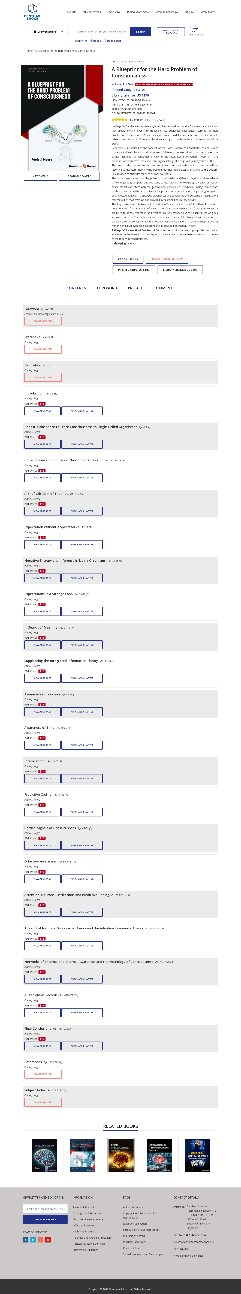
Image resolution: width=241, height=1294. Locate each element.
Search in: (81, 40)
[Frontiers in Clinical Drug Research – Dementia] (46, 1155)
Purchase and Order (134, 1242)
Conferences (166, 12)
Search (140, 31)
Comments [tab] (164, 288)
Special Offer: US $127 (167, 259)
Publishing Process (83, 1231)
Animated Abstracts (84, 1207)
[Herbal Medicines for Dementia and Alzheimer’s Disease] (199, 1155)
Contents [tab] (76, 288)
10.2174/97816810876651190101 (136, 113)
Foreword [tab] (107, 288)
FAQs (188, 12)
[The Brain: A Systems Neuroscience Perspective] (84, 1155)
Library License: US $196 (180, 270)
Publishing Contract (134, 1236)
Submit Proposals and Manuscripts (143, 1254)
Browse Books (47, 31)
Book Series (114, 40)
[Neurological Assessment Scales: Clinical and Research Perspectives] (160, 1155)
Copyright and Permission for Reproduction (139, 1215)
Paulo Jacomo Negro (132, 61)
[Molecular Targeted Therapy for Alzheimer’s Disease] (122, 1155)
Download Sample (79, 176)
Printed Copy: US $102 (133, 270)
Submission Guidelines (85, 1249)
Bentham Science (119, 1289)
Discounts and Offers (135, 1223)
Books (113, 12)
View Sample (40, 176)
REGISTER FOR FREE (45, 1219)
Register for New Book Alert (89, 1243)
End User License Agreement (89, 1219)
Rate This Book (156, 120)
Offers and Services (84, 1225)
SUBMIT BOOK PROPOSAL (171, 31)
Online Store (197, 34)
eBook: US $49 (128, 259)
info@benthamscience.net (188, 1255)
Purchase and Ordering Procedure (92, 1237)
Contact (208, 12)
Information (137, 12)
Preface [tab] (135, 288)
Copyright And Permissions (88, 1213)
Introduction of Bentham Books (141, 1229)
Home (71, 12)
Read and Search (132, 1248)
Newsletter (92, 12)
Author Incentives (133, 1207)
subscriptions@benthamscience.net (193, 1242)
